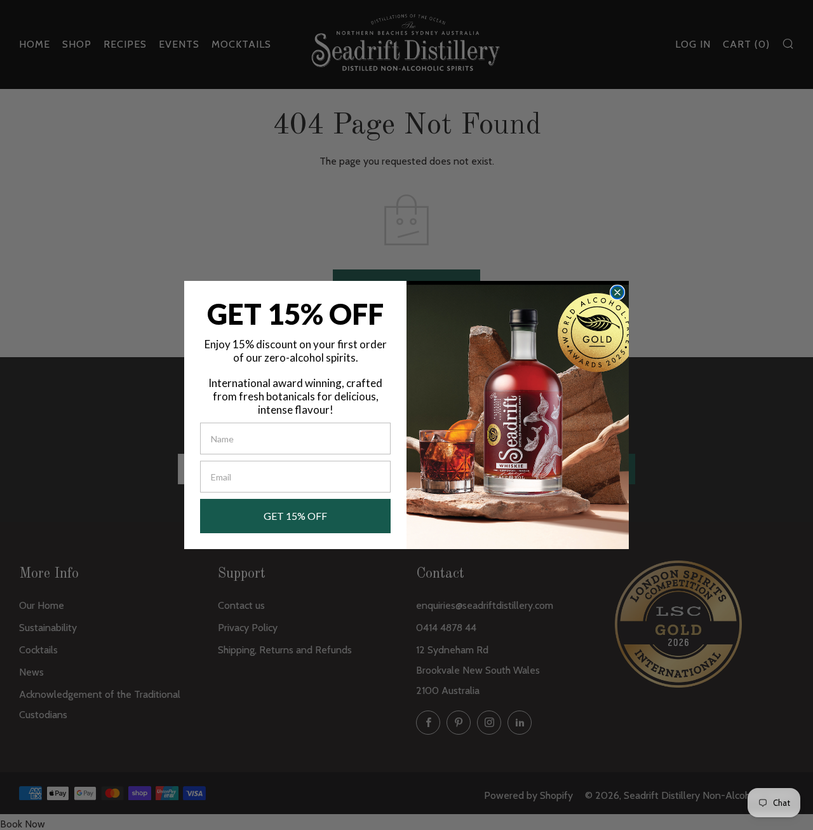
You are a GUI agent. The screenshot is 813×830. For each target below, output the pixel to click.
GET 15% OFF (295, 516)
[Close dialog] (617, 292)
